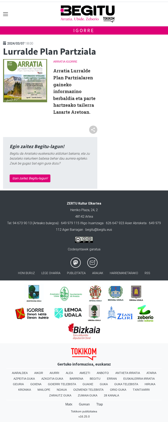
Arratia (59, 61)
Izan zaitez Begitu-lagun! (30, 178)
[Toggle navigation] (5, 14)
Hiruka (150, 384)
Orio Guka (118, 389)
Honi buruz (26, 273)
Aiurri (54, 373)
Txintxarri (141, 389)
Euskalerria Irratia (139, 378)
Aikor (38, 373)
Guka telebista (126, 384)
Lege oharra (50, 273)
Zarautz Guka (60, 395)
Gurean (84, 404)
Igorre (84, 30)
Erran (112, 378)
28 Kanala (111, 395)
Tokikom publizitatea (84, 411)
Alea (69, 373)
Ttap (99, 404)
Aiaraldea (20, 373)
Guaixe (88, 384)
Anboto (103, 373)
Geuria (18, 384)
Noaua (62, 389)
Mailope (43, 389)
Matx (68, 404)
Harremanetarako (124, 273)
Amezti (84, 373)
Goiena (35, 384)
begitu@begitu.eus (98, 230)
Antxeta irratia (127, 373)
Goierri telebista (62, 384)
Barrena (76, 378)
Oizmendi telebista (88, 389)
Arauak (97, 273)
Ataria (151, 373)
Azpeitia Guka (24, 378)
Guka (104, 384)
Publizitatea (76, 273)
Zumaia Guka (87, 395)
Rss (147, 273)
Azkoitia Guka (52, 378)
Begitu (95, 378)
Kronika (24, 389)
